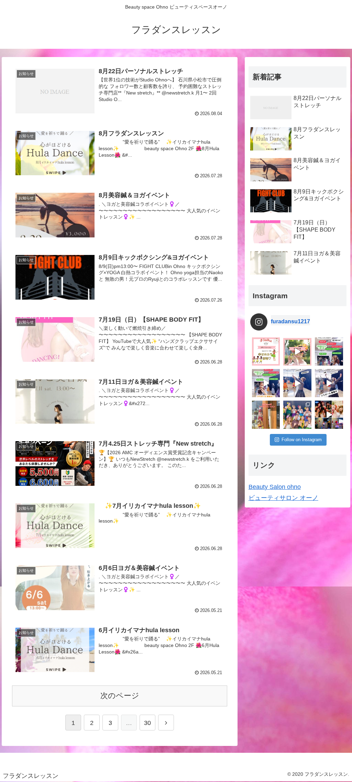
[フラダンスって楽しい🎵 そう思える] (329, 383)
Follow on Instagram (302, 439)
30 (147, 722)
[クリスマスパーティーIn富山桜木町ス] (329, 415)
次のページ (119, 695)
